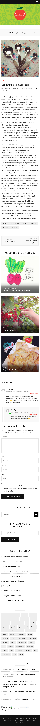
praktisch (14, 227)
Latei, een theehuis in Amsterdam (15, 557)
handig (5, 223)
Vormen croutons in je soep (13, 581)
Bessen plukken (8, 330)
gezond (5, 627)
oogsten (5, 639)
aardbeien (6, 615)
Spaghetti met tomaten (12, 596)
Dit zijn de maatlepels (21, 218)
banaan (32, 615)
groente (13, 627)
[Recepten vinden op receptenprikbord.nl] (6, 710)
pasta (13, 642)
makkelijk (5, 227)
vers (14, 654)
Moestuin (13, 288)
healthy (5, 631)
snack (5, 650)
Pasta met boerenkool (11, 566)
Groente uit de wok (27, 699)
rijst (4, 646)
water (21, 654)
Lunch (5, 635)
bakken (25, 615)
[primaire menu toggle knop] (20, 27)
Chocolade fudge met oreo (13, 600)
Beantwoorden (34, 394)
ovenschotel (32, 639)
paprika (5, 642)
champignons (13, 619)
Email (3, 465)
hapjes (33, 627)
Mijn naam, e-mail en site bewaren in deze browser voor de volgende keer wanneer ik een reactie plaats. (20, 488)
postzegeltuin (22, 642)
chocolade (24, 619)
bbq (4, 619)
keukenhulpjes (15, 223)
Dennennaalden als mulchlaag (14, 576)
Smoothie (30, 646)
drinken (21, 623)
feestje (33, 623)
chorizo (33, 619)
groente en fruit (23, 627)
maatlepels (33, 223)
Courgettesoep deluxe (11, 586)
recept (31, 642)
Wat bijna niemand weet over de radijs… (17, 290)
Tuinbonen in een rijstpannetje (23, 669)
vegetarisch (6, 654)
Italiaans (13, 631)
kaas (21, 631)
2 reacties (4, 90)
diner (13, 623)
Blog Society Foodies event (12, 370)
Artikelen (5, 81)
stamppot (19, 650)
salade (10, 646)
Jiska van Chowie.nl (11, 88)
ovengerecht (21, 639)
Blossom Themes (14, 720)
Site (2, 474)
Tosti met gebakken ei (11, 591)
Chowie (15, 718)
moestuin (22, 635)
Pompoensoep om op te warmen (15, 571)
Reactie (4, 437)
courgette (6, 623)
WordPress (19, 722)
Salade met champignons (13, 561)
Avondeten (16, 615)
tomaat (28, 650)
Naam (4, 456)
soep (11, 650)
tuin (35, 650)
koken (24, 223)
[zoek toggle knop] (37, 1)
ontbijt (30, 635)
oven (12, 639)
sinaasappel (20, 646)
